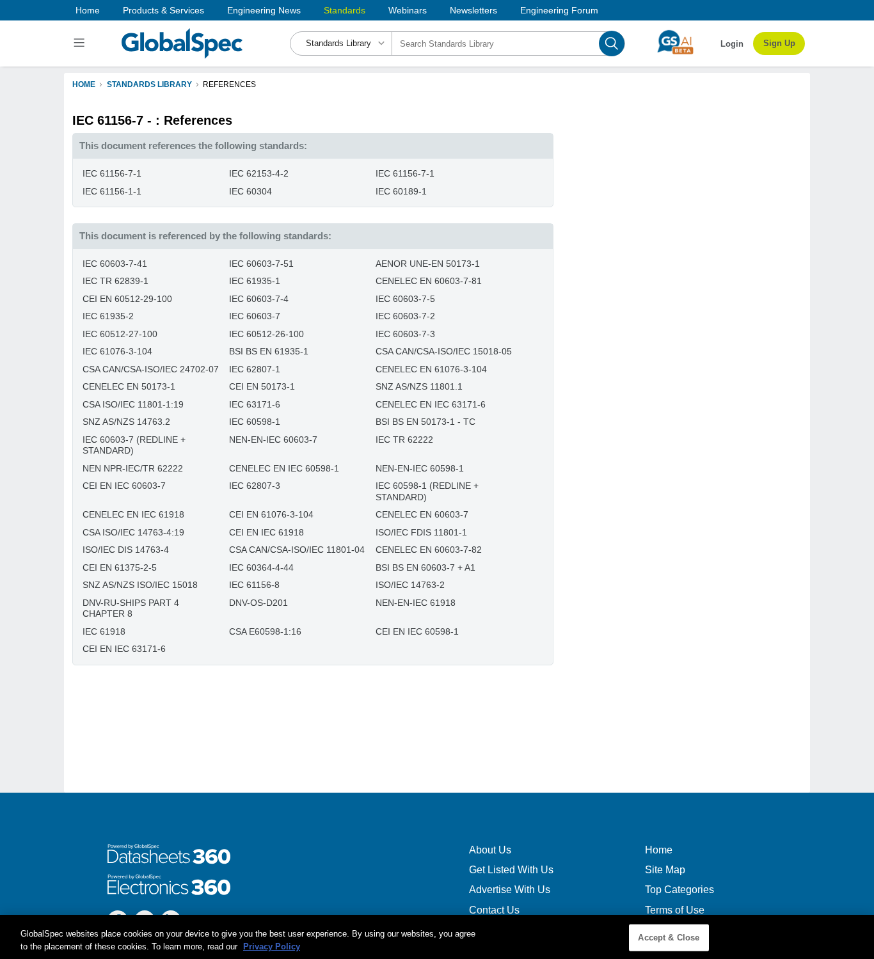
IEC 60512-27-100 (120, 334)
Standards (344, 10)
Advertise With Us (509, 889)
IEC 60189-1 (401, 191)
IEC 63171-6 (254, 404)
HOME (83, 84)
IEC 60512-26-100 (266, 334)
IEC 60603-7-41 (115, 263)
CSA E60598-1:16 (265, 631)
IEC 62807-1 (254, 369)
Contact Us (494, 910)
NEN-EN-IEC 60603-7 (273, 439)
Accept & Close (668, 937)
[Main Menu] (81, 43)
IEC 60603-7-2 (405, 316)
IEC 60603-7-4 (259, 299)
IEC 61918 (104, 631)
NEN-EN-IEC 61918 (416, 603)
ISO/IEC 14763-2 (410, 585)
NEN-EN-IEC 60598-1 (420, 468)
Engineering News (264, 10)
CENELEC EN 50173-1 (129, 386)
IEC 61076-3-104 (117, 351)
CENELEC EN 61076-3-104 (431, 369)
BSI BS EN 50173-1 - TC (425, 421)
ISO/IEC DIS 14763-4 (126, 549)
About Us (490, 849)
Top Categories (679, 889)
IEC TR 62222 (404, 439)
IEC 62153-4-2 (259, 173)
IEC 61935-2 (108, 316)
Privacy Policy (271, 946)
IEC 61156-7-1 (112, 173)
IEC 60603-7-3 (405, 334)
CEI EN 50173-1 (262, 386)
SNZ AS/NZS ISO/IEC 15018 (140, 585)
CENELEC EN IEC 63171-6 (431, 404)
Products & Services (163, 10)
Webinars (407, 10)
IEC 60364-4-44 (261, 567)
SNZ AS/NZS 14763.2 (126, 421)
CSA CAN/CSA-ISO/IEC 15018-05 (444, 351)
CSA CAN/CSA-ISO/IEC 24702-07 (151, 369)
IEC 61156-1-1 (112, 191)
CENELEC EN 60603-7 (422, 514)
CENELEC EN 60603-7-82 (429, 549)
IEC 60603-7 (254, 316)
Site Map (665, 869)
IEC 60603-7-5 (405, 299)
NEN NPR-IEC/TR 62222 (133, 468)
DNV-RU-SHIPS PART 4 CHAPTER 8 (131, 608)
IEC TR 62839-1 (115, 281)
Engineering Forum (559, 10)
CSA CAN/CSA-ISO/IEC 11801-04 (297, 549)
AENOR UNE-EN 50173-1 (428, 263)
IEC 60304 (250, 191)
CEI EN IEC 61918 (266, 532)
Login (731, 44)
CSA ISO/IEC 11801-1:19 (133, 404)
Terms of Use (674, 910)
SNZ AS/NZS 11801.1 (419, 386)
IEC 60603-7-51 (261, 263)
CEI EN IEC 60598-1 (417, 631)
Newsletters (473, 10)
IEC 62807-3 (254, 485)
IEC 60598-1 (254, 421)
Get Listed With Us (511, 869)
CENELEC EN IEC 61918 (133, 514)
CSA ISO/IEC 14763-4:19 (133, 532)
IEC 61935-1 (254, 281)
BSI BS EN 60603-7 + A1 (425, 567)
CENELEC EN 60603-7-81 (429, 281)
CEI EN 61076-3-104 (271, 514)
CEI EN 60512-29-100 (127, 299)
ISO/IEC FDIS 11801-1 (421, 532)
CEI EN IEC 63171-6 (124, 649)
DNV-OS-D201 (258, 603)
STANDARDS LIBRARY (149, 84)
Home (87, 10)
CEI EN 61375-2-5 (120, 567)
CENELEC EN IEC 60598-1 (284, 468)
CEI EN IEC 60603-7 (124, 485)
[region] (437, 937)
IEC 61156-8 (254, 585)
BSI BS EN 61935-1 (268, 351)
